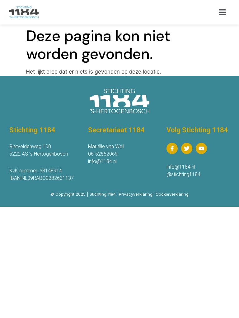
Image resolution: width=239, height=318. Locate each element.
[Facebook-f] (172, 148)
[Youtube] (201, 148)
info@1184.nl (102, 161)
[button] (222, 12)
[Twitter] (186, 148)
